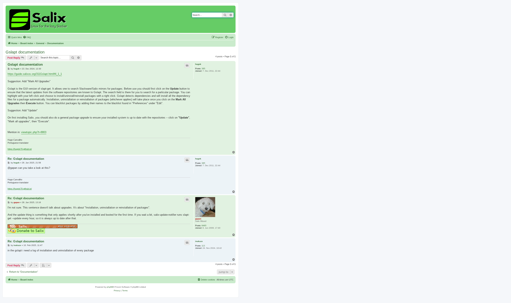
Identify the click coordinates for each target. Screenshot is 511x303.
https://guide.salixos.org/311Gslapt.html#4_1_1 (35, 73)
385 (203, 68)
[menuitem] (27, 37)
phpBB (110, 287)
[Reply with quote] (187, 65)
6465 (204, 225)
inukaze (199, 241)
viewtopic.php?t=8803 (33, 132)
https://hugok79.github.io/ (20, 149)
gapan (198, 219)
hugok (198, 64)
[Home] (39, 19)
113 (203, 246)
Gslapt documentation (25, 52)
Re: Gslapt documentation (26, 158)
